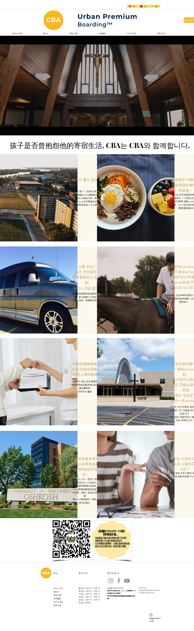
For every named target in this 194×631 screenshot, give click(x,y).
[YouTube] (127, 580)
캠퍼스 (56, 591)
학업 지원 (57, 595)
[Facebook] (118, 580)
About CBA (58, 588)
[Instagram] (110, 580)
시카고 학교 (58, 602)
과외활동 (57, 598)
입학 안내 (57, 605)
